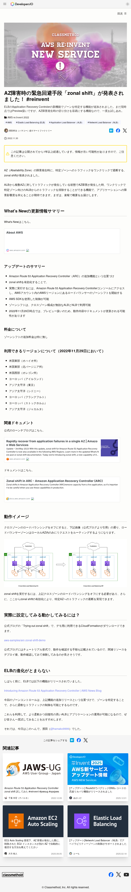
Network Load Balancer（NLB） (104, 122)
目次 (120, 13)
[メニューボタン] (4, 4)
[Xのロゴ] (118, 874)
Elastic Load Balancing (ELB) (31, 122)
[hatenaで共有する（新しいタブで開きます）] (111, 131)
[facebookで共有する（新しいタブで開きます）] (118, 131)
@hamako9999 (59, 729)
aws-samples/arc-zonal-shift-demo (25, 640)
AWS (9, 122)
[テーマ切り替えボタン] (128, 4)
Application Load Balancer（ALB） (67, 122)
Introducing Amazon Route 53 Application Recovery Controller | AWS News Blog (52, 690)
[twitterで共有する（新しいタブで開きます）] (125, 131)
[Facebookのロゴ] (111, 874)
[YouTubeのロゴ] (126, 874)
